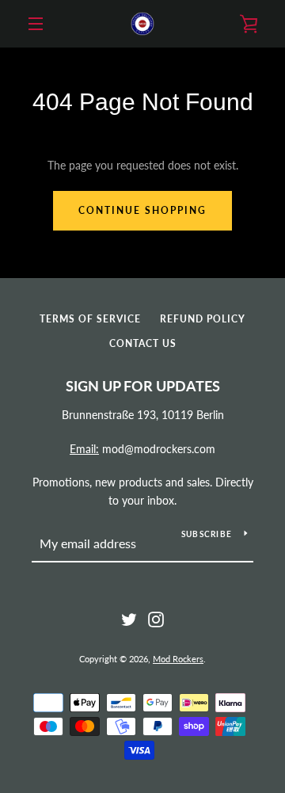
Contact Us (143, 343)
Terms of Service (90, 319)
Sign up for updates (143, 386)
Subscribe (206, 534)
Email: (84, 449)
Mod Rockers (178, 659)
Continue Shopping (142, 210)
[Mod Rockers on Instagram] (156, 618)
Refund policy (202, 319)
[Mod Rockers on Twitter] (129, 618)
